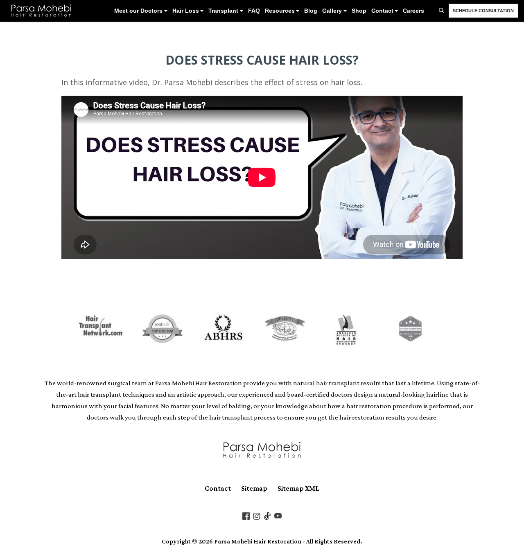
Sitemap (254, 488)
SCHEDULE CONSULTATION (483, 10)
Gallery (332, 11)
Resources (280, 11)
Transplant (223, 11)
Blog (310, 11)
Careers (413, 11)
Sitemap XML (298, 488)
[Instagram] (256, 515)
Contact (382, 11)
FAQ (254, 11)
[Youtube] (278, 515)
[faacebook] (246, 515)
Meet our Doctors (138, 11)
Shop (359, 11)
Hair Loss (185, 11)
